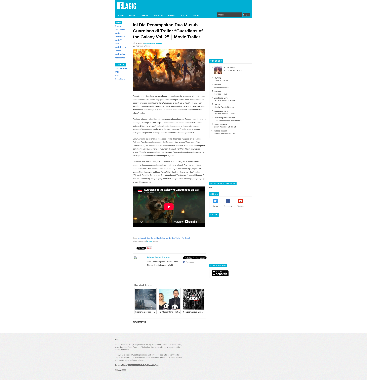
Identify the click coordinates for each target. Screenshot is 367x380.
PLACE (184, 15)
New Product (120, 30)
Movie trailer (120, 54)
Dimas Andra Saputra (153, 43)
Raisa (117, 75)
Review (118, 26)
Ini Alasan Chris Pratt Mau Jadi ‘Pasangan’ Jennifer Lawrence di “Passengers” (169, 312)
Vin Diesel (186, 238)
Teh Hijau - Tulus (220, 94)
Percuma (217, 85)
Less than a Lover (221, 98)
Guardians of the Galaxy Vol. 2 (158, 238)
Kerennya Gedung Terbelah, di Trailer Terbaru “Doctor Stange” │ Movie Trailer (145, 312)
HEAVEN (217, 78)
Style (117, 44)
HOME (121, 15)
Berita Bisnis (120, 79)
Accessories (120, 58)
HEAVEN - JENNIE (221, 81)
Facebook (190, 262)
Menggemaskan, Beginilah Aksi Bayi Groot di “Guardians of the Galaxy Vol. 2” (193, 312)
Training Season (220, 131)
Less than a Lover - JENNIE (224, 101)
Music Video (120, 40)
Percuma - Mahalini (221, 87)
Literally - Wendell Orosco (224, 107)
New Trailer (175, 238)
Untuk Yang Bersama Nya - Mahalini (228, 120)
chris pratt (142, 238)
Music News (120, 37)
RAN (117, 72)
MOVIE (144, 15)
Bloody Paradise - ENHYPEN (225, 127)
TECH (196, 15)
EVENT (171, 15)
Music (117, 33)
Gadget (118, 51)
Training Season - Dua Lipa (224, 133)
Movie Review (120, 47)
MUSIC (132, 15)
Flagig (118, 370)
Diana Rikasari (121, 68)
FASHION (158, 15)
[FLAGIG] (126, 7)
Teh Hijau (217, 91)
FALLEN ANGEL (229, 68)
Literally (217, 105)
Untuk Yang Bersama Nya (224, 118)
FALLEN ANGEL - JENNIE (233, 70)
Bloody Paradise (220, 124)
